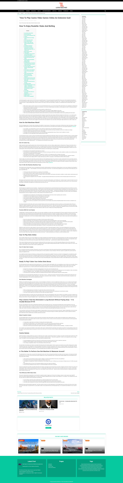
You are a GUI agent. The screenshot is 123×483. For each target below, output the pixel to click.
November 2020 (84, 96)
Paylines (25, 36)
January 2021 (84, 94)
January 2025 (84, 39)
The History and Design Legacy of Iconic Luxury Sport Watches (29, 470)
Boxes (82, 464)
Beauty (83, 112)
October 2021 (84, 84)
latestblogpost (95, 468)
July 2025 (83, 32)
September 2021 (85, 85)
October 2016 (84, 106)
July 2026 (83, 18)
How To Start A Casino (28, 41)
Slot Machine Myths (27, 83)
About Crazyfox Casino (28, 51)
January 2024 (84, 53)
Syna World (91, 470)
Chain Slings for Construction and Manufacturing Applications (32, 464)
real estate (84, 470)
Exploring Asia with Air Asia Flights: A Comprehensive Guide (70, 451)
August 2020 (84, 100)
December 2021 (84, 81)
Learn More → (48, 427)
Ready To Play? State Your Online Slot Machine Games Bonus (28, 43)
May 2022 (83, 76)
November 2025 (84, 27)
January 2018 (84, 103)
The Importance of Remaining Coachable (46, 409)
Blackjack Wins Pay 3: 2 (28, 93)
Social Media (84, 136)
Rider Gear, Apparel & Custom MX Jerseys (26, 471)
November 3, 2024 (27, 20)
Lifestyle (54, 10)
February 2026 (84, 24)
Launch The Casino (27, 65)
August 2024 (84, 45)
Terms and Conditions (52, 467)
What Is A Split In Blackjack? (29, 96)
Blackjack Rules (27, 61)
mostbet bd (74, 126)
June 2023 (83, 61)
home (100, 467)
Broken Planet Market (87, 464)
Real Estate (84, 133)
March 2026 (84, 23)
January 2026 (84, 25)
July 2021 (83, 87)
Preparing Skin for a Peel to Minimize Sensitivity (30, 466)
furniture (83, 123)
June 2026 (83, 19)
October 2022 (84, 70)
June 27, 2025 (88, 452)
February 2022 (84, 79)
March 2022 (84, 78)
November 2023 (84, 55)
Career (83, 115)
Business (28, 10)
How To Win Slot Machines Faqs (29, 35)
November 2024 (84, 41)
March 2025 (84, 37)
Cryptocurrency (84, 117)
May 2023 (83, 62)
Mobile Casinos (27, 95)
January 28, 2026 (22, 452)
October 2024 (84, 42)
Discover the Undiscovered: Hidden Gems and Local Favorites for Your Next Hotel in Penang (49, 451)
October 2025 (84, 29)
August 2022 (84, 72)
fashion (95, 467)
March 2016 (84, 107)
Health (39, 10)
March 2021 (84, 92)
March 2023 (84, 64)
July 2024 (83, 46)
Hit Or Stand (26, 90)
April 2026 (83, 22)
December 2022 (84, 68)
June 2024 (83, 47)
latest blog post (90, 468)
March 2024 (84, 50)
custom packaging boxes (91, 465)
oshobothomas (22, 20)
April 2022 (83, 77)
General (32, 20)
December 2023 (84, 54)
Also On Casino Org (27, 34)
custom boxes (99, 464)
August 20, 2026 (22, 412)
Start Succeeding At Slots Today (29, 77)
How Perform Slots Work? (28, 33)
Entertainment (84, 120)
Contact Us (50, 464)
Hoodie (86, 468)
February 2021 (84, 93)
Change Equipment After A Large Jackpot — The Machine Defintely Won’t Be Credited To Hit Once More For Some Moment (29, 87)
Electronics (84, 119)
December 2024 (84, 40)
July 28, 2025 (44, 452)
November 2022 (84, 69)
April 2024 (83, 49)
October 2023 (84, 56)
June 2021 (83, 88)
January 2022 (84, 80)
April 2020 (83, 101)
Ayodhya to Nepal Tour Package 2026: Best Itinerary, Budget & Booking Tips (27, 451)
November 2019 (84, 102)
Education (33, 10)
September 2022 (85, 71)
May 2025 (83, 34)
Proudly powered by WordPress (55, 481)
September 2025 (85, 30)
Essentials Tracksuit (90, 467)
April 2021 (83, 91)
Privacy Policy (50, 466)
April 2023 (83, 63)
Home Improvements (47, 10)
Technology (65, 10)
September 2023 (85, 57)
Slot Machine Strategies (28, 45)
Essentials (100, 465)
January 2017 (84, 104)
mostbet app (50, 162)
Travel (71, 10)
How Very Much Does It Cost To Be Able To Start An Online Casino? (29, 67)
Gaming (83, 124)
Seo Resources (21, 10)
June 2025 (83, 33)
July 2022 (83, 73)
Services (60, 10)
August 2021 (84, 86)
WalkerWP (71, 481)
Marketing (83, 131)
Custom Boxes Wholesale (83, 465)
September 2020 (85, 99)
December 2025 (84, 26)
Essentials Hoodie (84, 467)
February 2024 (84, 52)
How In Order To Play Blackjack (29, 69)
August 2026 (84, 17)
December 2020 (84, 95)
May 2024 (83, 48)
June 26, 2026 (42, 411)
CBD (82, 116)
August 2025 (84, 31)
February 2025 (84, 38)
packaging (102, 468)
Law (82, 128)
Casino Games (26, 52)
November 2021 (84, 83)
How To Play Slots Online (28, 39)
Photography (84, 132)
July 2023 (83, 60)
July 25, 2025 (66, 452)
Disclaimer (50, 465)
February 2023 (84, 65)
